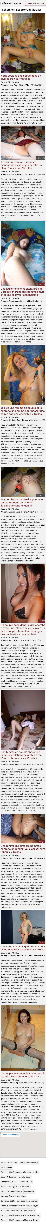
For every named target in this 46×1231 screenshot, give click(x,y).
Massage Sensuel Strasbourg (13, 1196)
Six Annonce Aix (28, 1210)
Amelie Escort (25, 1177)
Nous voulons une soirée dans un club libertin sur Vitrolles (21, 77)
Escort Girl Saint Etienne (11, 1191)
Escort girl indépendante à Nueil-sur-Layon (19, 1206)
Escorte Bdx (29, 1191)
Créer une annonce (35, 3)
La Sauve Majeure (10, 3)
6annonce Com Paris (10, 1210)
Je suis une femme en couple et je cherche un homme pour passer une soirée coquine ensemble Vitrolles (23, 410)
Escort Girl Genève (9, 1162)
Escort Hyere (6, 1167)
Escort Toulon (26, 1182)
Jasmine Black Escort (28, 1162)
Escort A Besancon (9, 1177)
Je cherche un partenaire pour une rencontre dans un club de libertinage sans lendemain (22, 502)
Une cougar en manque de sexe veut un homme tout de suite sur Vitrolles (23, 948)
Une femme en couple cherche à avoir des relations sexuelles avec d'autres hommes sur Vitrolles (21, 755)
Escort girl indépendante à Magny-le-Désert (20, 1220)
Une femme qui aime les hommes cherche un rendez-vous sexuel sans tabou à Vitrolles (23, 848)
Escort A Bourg (7, 1186)
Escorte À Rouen (23, 1186)
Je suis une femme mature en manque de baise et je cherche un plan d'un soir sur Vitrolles (21, 165)
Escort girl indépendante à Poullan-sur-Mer (20, 1172)
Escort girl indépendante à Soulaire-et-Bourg (20, 1215)
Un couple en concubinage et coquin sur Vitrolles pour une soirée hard (23, 1075)
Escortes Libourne (29, 1201)
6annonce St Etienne (10, 1201)
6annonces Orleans (9, 1182)
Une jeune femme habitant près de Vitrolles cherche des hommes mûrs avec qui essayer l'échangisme (23, 291)
